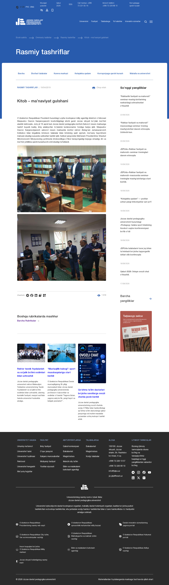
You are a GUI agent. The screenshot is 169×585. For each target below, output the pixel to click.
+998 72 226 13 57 (117, 461)
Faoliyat (94, 21)
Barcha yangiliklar (127, 298)
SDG (70, 4)
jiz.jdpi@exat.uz (116, 476)
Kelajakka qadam (83, 74)
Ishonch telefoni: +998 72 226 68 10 (110, 4)
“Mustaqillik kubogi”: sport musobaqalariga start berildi (61, 372)
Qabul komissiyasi (71, 446)
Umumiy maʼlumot (25, 446)
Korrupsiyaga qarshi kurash (135, 4)
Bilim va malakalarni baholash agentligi (71, 468)
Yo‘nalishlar (117, 21)
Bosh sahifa (21, 38)
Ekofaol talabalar (39, 74)
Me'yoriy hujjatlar (24, 472)
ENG (32, 7)
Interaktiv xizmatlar (133, 21)
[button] (41, 11)
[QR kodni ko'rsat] (45, 295)
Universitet (83, 21)
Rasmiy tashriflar (67, 38)
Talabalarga (105, 21)
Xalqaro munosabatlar (50, 456)
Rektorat (21, 461)
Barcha (21, 74)
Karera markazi (61, 74)
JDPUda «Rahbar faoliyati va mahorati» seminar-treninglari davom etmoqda (134, 152)
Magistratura (68, 456)
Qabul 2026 (58, 4)
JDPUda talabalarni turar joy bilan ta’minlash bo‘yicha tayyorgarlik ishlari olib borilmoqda (135, 252)
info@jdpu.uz (114, 471)
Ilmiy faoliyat (45, 446)
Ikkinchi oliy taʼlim (70, 461)
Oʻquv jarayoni (46, 451)
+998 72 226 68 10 (117, 466)
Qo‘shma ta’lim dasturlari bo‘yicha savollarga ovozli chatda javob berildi (91, 393)
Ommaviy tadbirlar (43, 38)
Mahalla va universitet (140, 74)
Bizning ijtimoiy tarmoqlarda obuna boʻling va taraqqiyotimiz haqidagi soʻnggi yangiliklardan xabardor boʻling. (142, 456)
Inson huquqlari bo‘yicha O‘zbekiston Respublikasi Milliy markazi (32, 549)
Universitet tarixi (24, 451)
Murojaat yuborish (43, 4)
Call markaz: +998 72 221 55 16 (85, 4)
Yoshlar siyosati (47, 467)
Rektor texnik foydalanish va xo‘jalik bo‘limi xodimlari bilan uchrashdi (31, 372)
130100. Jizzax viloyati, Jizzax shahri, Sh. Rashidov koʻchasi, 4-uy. (118, 451)
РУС (27, 7)
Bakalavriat (68, 451)
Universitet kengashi (26, 467)
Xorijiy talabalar (92, 456)
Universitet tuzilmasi (26, 456)
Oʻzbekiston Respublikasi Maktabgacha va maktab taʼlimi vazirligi (83, 536)
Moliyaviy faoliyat (47, 461)
